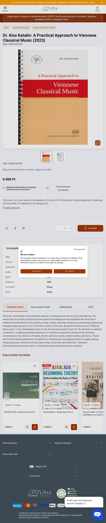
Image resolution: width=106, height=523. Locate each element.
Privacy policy (79, 249)
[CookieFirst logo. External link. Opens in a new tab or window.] (22, 251)
